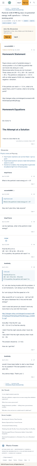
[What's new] (30, 2)
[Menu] (3, 3)
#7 (34, 360)
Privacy (20, 460)
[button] (31, 50)
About (10, 460)
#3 (34, 194)
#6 (34, 267)
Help (25, 460)
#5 (34, 244)
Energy (26, 21)
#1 (34, 50)
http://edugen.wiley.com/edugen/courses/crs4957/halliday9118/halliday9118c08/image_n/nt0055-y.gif (18, 316)
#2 (34, 176)
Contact (5, 460)
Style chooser (7, 457)
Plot (14, 23)
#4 (34, 221)
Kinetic (32, 21)
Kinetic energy (7, 23)
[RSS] (29, 460)
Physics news (4, 153)
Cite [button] (32, 144)
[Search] (34, 2)
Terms (15, 460)
